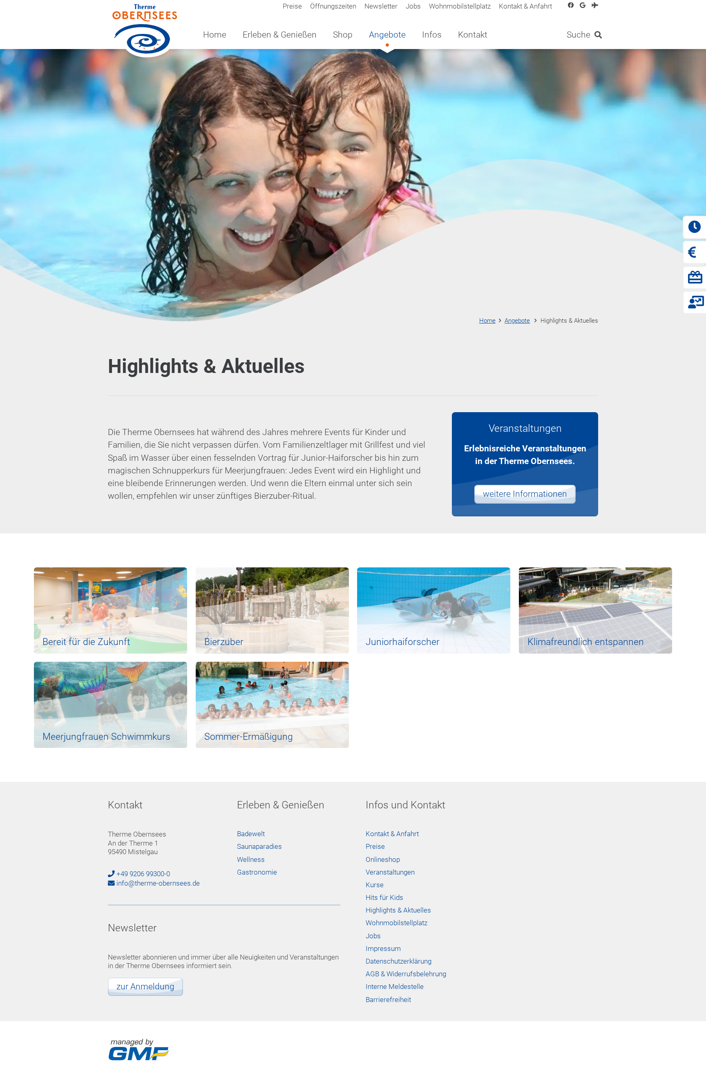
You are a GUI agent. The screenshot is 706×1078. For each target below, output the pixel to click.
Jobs (373, 936)
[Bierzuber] (272, 610)
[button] (324, 35)
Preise (375, 846)
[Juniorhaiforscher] (433, 610)
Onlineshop (383, 860)
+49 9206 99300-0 (143, 874)
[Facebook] (571, 5)
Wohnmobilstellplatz (396, 923)
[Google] (582, 5)
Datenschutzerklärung (398, 961)
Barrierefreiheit (388, 1000)
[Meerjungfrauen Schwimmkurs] (110, 705)
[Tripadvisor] (595, 5)
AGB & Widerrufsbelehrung (406, 974)
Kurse (375, 885)
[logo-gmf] (138, 1049)
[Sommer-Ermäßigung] (272, 705)
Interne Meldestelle (395, 987)
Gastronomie (257, 872)
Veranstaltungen (390, 872)
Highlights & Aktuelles (398, 910)
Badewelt (251, 834)
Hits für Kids (384, 898)
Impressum (383, 949)
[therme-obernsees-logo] (145, 30)
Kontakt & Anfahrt (392, 834)
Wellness (251, 860)
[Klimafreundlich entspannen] (595, 610)
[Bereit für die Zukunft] (110, 610)
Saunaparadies (259, 846)
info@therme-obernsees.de (158, 883)
